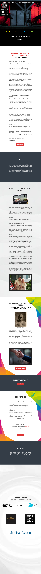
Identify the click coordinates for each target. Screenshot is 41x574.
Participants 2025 (26, 2)
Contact (5, 5)
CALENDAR (20, 383)
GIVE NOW (20, 435)
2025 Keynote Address (20, 368)
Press (33, 2)
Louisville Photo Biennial (9, 2)
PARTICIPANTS (20, 144)
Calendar (18, 2)
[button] (18, 287)
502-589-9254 (27, 426)
